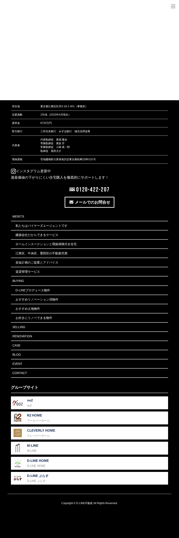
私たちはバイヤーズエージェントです (41, 225)
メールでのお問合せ (92, 202)
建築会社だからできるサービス (36, 235)
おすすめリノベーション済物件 (36, 299)
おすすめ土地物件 (27, 308)
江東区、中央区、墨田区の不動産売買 (41, 253)
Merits (18, 216)
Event (17, 364)
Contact (19, 373)
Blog (16, 354)
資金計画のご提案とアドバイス (36, 262)
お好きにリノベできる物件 (33, 318)
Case (16, 345)
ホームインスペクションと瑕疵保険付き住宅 (46, 244)
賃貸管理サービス (27, 271)
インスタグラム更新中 (33, 171)
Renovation (22, 336)
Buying (18, 281)
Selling (18, 327)
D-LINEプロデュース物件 (32, 290)
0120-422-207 (92, 189)
